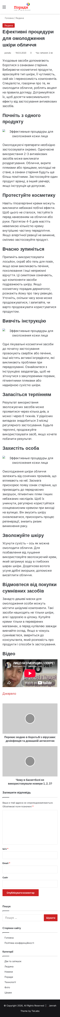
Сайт (5, 877)
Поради (8, 977)
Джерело (9, 693)
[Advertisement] (30, 45)
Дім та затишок (12, 961)
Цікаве (8, 992)
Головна (9, 937)
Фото (7, 987)
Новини (8, 971)
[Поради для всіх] (21, 6)
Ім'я (5, 849)
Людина (9, 966)
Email (6, 863)
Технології (10, 982)
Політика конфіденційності (19, 943)
